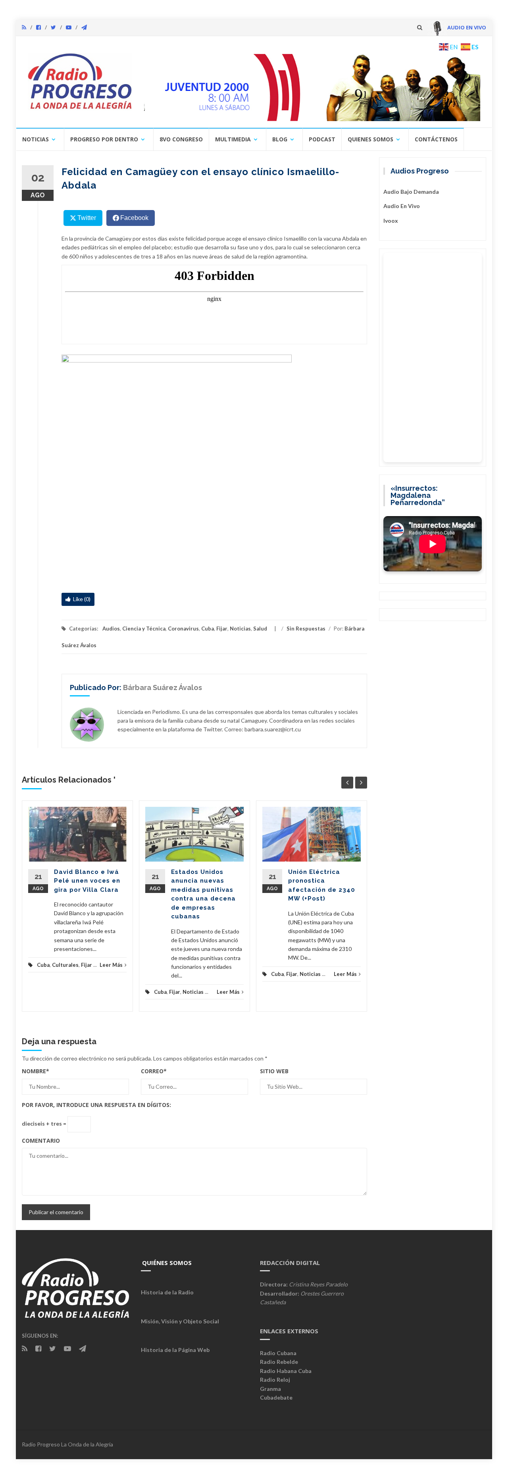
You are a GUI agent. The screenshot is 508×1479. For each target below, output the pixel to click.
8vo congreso (181, 139)
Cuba (207, 628)
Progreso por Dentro (104, 139)
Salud (260, 628)
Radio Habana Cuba (286, 1370)
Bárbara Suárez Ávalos (162, 687)
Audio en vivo (401, 205)
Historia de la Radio (167, 1292)
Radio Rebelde (279, 1361)
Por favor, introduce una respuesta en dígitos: (96, 1105)
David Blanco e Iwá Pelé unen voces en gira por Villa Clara (87, 880)
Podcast (322, 139)
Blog (279, 139)
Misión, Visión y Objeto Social (180, 1321)
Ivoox (390, 220)
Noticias (35, 139)
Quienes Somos (370, 139)
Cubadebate (276, 1397)
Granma (270, 1388)
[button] (312, 87)
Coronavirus (183, 628)
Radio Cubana (278, 1353)
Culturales (65, 965)
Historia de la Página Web (175, 1349)
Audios (111, 628)
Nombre (35, 1071)
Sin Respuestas (306, 628)
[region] (312, 87)
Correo (154, 1071)
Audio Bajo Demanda (411, 191)
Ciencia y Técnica (143, 628)
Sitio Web (274, 1071)
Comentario (41, 1140)
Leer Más (111, 965)
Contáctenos (436, 139)
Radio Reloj (275, 1379)
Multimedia (233, 139)
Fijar (221, 628)
